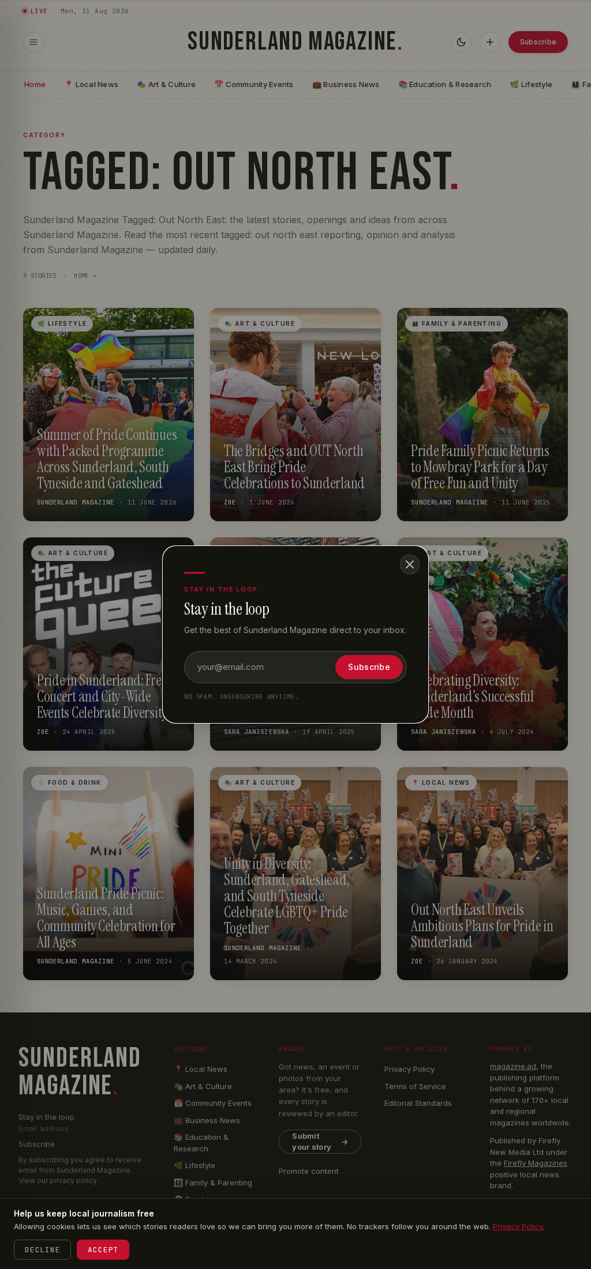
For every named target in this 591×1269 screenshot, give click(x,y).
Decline (42, 1250)
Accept (103, 1250)
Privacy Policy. (518, 1226)
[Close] (410, 564)
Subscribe (369, 667)
